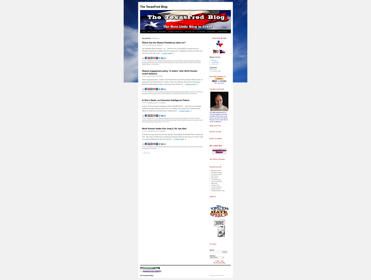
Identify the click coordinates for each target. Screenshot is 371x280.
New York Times (153, 62)
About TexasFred (152, 31)
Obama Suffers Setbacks (181, 62)
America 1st (150, 60)
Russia (190, 62)
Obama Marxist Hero (166, 93)
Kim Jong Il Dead (176, 146)
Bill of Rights (162, 31)
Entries (214, 60)
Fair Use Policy (201, 31)
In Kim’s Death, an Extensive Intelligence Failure (165, 100)
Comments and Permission (175, 31)
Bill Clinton (191, 118)
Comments (215, 62)
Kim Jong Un (192, 91)
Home (144, 31)
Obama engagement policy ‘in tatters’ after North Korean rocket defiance (169, 72)
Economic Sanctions (189, 60)
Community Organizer (177, 60)
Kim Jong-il (197, 120)
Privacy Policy (211, 31)
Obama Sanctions (170, 62)
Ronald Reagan (150, 121)
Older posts (145, 153)
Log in (212, 59)
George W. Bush (157, 120)
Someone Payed (222, 31)
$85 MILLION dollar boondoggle (167, 91)
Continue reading (168, 53)
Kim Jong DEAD (181, 120)
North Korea (161, 62)
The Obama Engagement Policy (181, 93)
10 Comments (155, 64)
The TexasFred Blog (153, 6)
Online (213, 69)
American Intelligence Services (167, 118)
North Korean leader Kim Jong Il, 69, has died (164, 128)
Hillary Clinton (165, 120)
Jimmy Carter (173, 120)
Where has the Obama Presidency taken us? (164, 42)
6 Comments (153, 148)
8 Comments (193, 93)
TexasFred (159, 45)
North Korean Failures (155, 93)
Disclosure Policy (190, 31)
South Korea (158, 121)
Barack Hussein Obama (165, 60)
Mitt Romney (199, 91)
